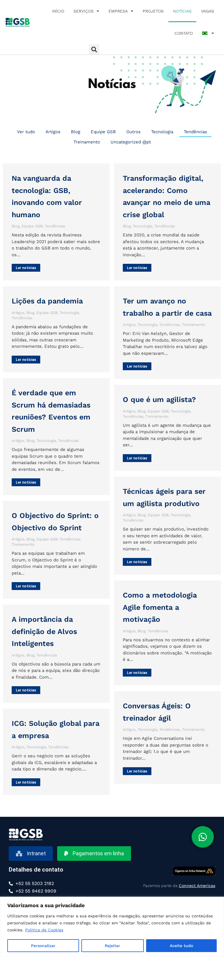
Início (58, 11)
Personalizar (43, 945)
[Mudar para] (208, 33)
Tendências (195, 131)
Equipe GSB (103, 131)
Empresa (118, 11)
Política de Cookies (44, 930)
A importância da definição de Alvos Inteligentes (44, 631)
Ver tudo (26, 131)
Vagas (207, 11)
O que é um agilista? (159, 399)
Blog (75, 131)
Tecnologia (162, 131)
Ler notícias (26, 268)
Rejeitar (112, 945)
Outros (133, 131)
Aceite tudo (181, 945)
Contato (183, 33)
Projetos (153, 11)
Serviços (84, 11)
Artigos (53, 131)
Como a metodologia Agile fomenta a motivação (160, 607)
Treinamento (87, 142)
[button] (94, 49)
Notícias (182, 11)
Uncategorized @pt (131, 142)
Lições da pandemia (47, 301)
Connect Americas (197, 885)
